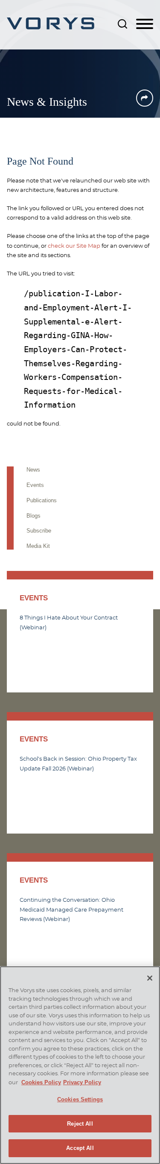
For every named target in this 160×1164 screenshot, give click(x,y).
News (33, 469)
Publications (41, 500)
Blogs (33, 516)
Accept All (79, 1148)
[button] (144, 98)
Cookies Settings (80, 1099)
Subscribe (38, 530)
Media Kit (38, 546)
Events (35, 485)
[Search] (122, 24)
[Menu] (144, 24)
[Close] (149, 978)
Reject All (80, 1124)
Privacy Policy (82, 1082)
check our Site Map (74, 246)
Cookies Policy (41, 1082)
